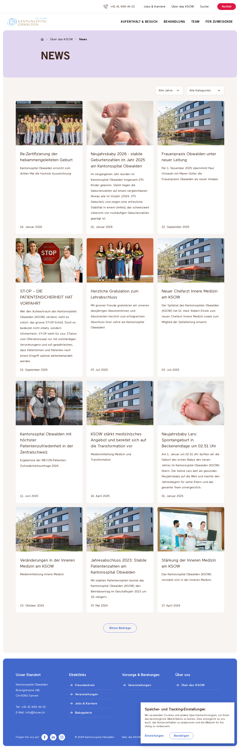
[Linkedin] (53, 737)
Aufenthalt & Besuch (139, 21)
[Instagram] (62, 737)
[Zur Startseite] (24, 21)
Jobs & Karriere (155, 6)
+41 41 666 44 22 (122, 6)
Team (195, 21)
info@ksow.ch (35, 712)
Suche (204, 6)
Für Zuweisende (219, 21)
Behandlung (174, 21)
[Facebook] (44, 737)
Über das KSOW (182, 6)
